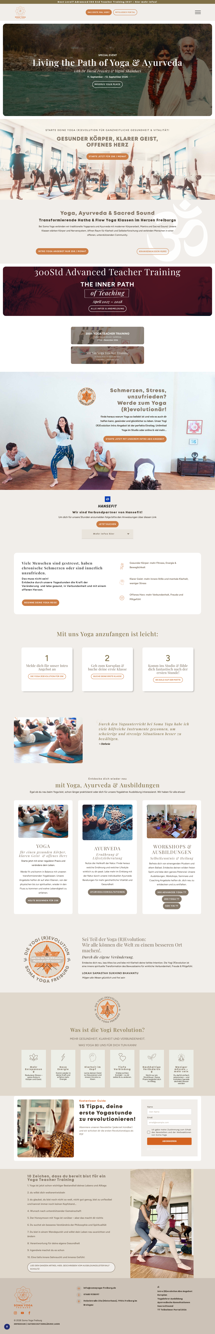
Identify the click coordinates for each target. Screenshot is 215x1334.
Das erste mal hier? (99, 12)
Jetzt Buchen (107, 524)
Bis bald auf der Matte (167, 680)
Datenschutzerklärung (40, 1324)
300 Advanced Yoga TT (171, 892)
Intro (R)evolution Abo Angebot (174, 1291)
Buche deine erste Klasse (107, 676)
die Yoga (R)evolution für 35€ (47, 676)
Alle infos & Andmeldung (107, 308)
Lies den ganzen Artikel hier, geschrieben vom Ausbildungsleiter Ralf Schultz (70, 1267)
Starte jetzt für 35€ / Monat (107, 156)
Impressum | (20, 1324)
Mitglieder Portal (125, 12)
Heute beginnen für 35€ (43, 900)
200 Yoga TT (171, 899)
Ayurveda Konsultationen (107, 892)
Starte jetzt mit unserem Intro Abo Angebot (135, 439)
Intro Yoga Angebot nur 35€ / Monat (62, 251)
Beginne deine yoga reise (40, 602)
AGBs (57, 1324)
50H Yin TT (171, 906)
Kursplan (162, 1295)
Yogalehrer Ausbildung (170, 1299)
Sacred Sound (165, 1306)
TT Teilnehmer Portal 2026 (171, 1310)
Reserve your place (107, 84)
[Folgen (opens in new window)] (15, 1313)
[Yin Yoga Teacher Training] (107, 363)
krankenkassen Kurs (153, 251)
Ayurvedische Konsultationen (173, 1302)
